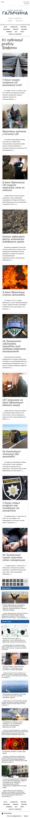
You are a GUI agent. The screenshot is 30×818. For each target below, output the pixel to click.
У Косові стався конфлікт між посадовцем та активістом (11, 506)
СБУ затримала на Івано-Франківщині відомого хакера (12, 402)
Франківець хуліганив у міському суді (14, 133)
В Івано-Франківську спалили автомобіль (13, 293)
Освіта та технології (15, 34)
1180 (11, 580)
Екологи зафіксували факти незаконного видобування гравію (13, 239)
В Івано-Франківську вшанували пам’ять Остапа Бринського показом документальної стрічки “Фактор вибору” (14, 607)
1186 (7, 584)
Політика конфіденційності (14, 816)
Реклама (10, 20)
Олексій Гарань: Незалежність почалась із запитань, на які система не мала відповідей (13, 668)
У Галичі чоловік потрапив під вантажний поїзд (12, 82)
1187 (11, 584)
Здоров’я (24, 29)
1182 (18, 580)
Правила (26, 816)
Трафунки (9, 31)
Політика (23, 27)
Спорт (22, 31)
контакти (26, 3)
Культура (15, 29)
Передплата (19, 20)
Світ (16, 31)
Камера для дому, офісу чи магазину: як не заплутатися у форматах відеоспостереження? (14, 640)
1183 (22, 580)
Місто (5, 27)
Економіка (6, 29)
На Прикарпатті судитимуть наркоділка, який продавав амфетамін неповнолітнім (14, 346)
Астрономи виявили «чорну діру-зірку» (14, 752)
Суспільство (14, 27)
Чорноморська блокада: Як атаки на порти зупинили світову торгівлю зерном (14, 696)
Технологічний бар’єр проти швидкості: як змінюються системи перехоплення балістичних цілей (12, 724)
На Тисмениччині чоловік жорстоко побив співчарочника (13, 557)
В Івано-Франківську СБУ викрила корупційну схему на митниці (13, 186)
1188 (15, 584)
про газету (26, 1)
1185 (4, 584)
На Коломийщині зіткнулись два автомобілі (11, 454)
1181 (15, 580)
